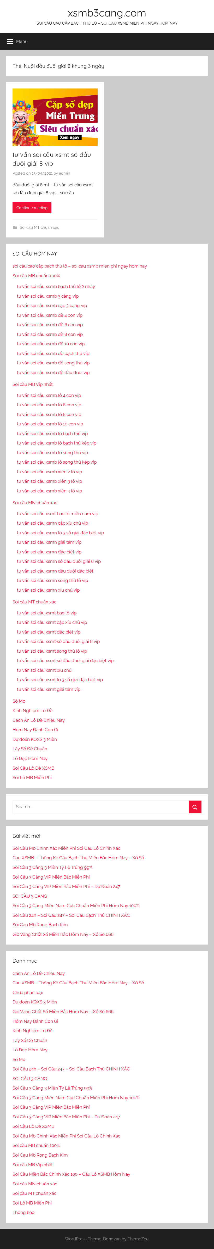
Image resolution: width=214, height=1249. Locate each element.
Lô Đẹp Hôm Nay (30, 758)
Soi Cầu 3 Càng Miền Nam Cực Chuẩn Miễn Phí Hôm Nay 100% (76, 905)
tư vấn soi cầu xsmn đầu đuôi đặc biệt (55, 571)
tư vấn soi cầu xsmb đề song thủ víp (53, 362)
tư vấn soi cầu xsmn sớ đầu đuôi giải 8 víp (59, 561)
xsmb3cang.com (107, 12)
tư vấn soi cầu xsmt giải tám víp (48, 689)
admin (64, 173)
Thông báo (23, 1212)
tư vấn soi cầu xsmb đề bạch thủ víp (53, 353)
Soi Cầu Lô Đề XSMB (33, 768)
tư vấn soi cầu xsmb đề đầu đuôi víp (53, 372)
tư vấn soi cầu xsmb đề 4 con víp (49, 315)
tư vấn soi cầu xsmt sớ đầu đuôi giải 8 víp (58, 641)
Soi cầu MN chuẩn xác (35, 502)
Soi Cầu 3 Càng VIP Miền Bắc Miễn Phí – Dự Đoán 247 (66, 886)
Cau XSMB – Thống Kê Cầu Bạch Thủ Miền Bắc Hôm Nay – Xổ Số (78, 857)
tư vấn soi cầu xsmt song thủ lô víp (52, 651)
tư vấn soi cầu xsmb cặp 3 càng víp (52, 305)
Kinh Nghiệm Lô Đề (32, 710)
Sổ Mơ (19, 701)
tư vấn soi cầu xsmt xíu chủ (44, 670)
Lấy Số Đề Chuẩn (30, 748)
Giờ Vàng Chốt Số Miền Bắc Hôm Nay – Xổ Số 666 (63, 934)
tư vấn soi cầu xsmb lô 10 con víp (50, 423)
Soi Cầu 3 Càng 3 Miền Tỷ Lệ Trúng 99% (52, 867)
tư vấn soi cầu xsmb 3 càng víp (48, 296)
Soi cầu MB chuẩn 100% (36, 275)
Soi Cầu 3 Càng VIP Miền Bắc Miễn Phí (51, 877)
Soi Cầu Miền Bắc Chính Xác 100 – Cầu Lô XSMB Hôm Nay (71, 1174)
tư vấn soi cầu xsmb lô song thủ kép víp (57, 462)
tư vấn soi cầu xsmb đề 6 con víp (50, 324)
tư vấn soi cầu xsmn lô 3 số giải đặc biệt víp (60, 532)
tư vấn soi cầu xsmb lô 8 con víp (49, 414)
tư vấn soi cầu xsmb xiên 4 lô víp (49, 490)
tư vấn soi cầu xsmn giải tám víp (49, 542)
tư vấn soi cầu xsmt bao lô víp (46, 612)
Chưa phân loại (28, 992)
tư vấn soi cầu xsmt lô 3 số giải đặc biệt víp (60, 679)
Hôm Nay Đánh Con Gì (35, 729)
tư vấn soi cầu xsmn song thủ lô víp (52, 580)
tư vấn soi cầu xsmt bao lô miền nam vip (57, 513)
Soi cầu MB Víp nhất (33, 384)
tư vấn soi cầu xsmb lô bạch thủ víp (52, 433)
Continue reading (31, 208)
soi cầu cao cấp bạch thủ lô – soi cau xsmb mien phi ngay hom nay (80, 266)
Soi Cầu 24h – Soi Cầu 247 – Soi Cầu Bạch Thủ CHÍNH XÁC (71, 915)
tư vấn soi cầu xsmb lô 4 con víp (49, 395)
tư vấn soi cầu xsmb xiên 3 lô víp (49, 481)
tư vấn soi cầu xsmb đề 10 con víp (51, 343)
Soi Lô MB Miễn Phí (32, 777)
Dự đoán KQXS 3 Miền (35, 739)
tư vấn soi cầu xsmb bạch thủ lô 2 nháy (56, 286)
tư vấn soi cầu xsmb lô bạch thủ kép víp (56, 443)
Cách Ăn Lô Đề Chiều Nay (39, 720)
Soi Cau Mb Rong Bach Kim (40, 924)
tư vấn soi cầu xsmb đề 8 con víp (50, 334)
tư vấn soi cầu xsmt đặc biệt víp (48, 632)
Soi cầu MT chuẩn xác (39, 227)
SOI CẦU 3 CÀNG (30, 896)
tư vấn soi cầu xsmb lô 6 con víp (49, 404)
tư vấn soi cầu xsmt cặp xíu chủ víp (52, 622)
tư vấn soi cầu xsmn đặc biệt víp (49, 551)
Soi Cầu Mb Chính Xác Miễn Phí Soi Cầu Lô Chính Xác (66, 848)
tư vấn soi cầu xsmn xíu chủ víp (48, 590)
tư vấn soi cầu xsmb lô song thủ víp (52, 452)
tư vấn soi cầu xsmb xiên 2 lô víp (49, 471)
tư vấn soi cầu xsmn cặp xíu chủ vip (52, 523)
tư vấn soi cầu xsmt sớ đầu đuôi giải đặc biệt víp (65, 660)
